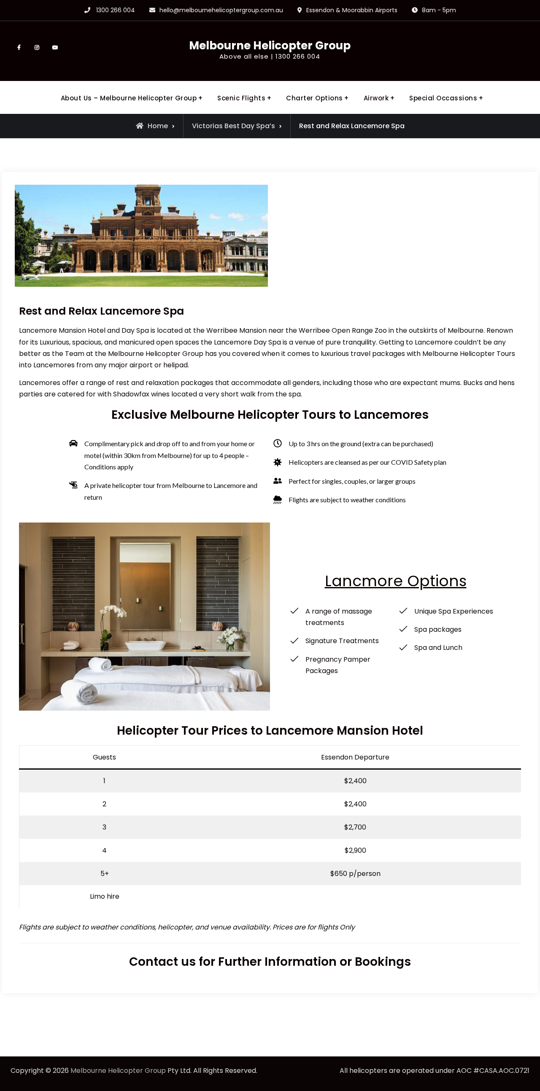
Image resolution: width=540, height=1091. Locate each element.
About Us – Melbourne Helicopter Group (129, 98)
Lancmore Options (396, 581)
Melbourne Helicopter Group (270, 45)
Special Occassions (443, 98)
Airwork (376, 98)
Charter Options (314, 98)
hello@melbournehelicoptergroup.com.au (221, 10)
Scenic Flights (241, 98)
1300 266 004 (115, 10)
